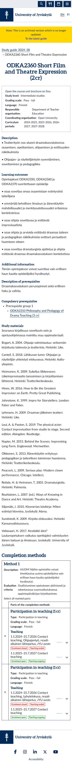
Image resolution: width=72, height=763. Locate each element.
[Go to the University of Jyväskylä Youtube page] (55, 752)
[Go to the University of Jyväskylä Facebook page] (15, 752)
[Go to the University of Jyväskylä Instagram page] (25, 752)
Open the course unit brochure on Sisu (28, 91)
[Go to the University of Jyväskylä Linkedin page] (35, 752)
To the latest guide (36, 38)
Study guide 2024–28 (16, 50)
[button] (39, 642)
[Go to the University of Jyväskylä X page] (45, 752)
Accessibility (36, 759)
